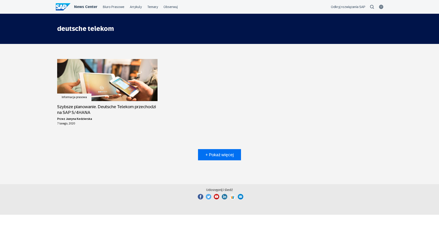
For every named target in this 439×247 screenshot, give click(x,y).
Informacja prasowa (74, 97)
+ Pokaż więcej (219, 154)
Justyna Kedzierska (79, 119)
